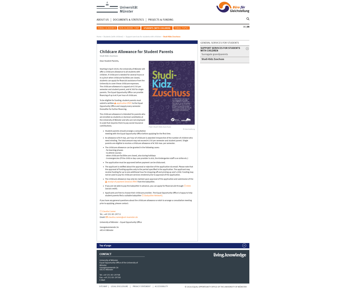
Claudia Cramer (109, 211)
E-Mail (102, 280)
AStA (188, 186)
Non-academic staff (129, 28)
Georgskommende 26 (108, 268)
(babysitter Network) (153, 196)
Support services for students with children (143, 37)
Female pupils (181, 28)
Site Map (103, 286)
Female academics (107, 28)
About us (103, 20)
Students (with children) (113, 37)
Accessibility (161, 286)
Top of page (105, 246)
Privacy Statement (142, 286)
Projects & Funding (160, 20)
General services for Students (219, 43)
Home (99, 37)
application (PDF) (124, 103)
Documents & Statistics (128, 20)
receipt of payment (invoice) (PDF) (122, 182)
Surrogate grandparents (215, 54)
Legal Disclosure (119, 286)
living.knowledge (229, 255)
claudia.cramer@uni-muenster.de (123, 217)
